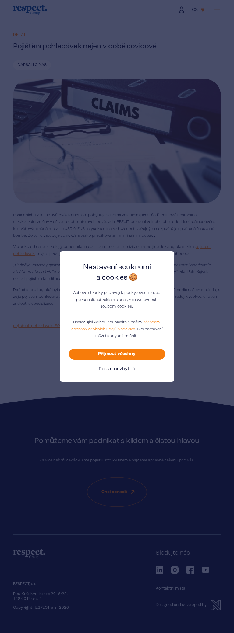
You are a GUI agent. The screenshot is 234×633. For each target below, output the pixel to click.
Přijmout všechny (117, 354)
